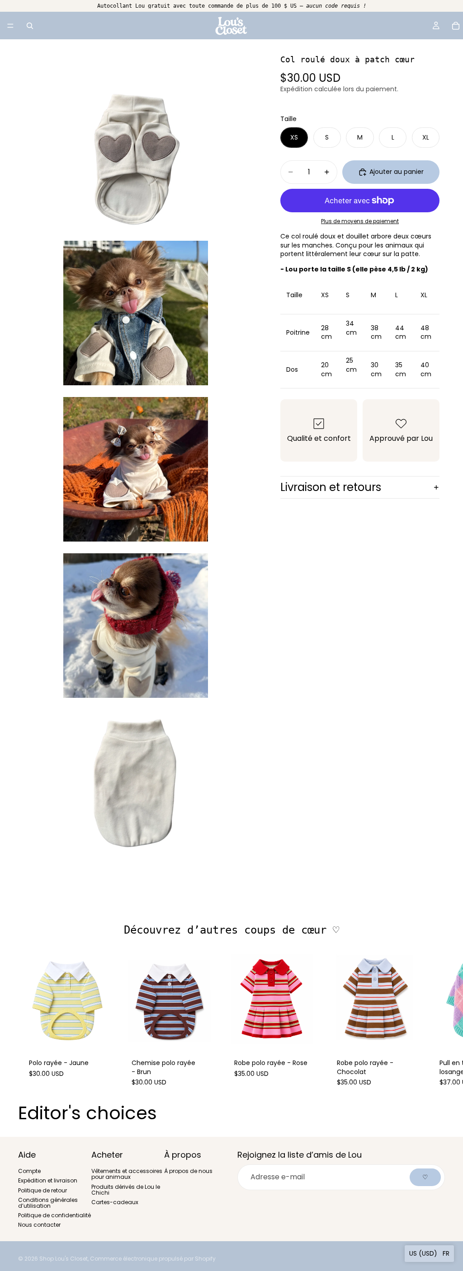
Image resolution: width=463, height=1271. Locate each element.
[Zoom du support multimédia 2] (135, 313)
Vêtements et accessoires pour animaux (126, 1174)
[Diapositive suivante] (435, 1024)
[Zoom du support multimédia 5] (135, 782)
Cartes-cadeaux (114, 1202)
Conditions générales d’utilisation (48, 1202)
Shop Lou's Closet (63, 1258)
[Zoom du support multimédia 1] (135, 156)
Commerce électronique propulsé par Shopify (153, 1258)
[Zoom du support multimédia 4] (135, 625)
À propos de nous (188, 1171)
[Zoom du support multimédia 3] (135, 469)
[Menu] (10, 25)
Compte (29, 1171)
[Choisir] (101, 1034)
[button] (429, 1253)
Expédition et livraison (47, 1180)
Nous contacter (39, 1225)
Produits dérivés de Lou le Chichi (125, 1189)
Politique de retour (42, 1190)
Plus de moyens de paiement (360, 221)
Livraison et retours (330, 487)
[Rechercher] (30, 26)
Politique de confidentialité (54, 1215)
